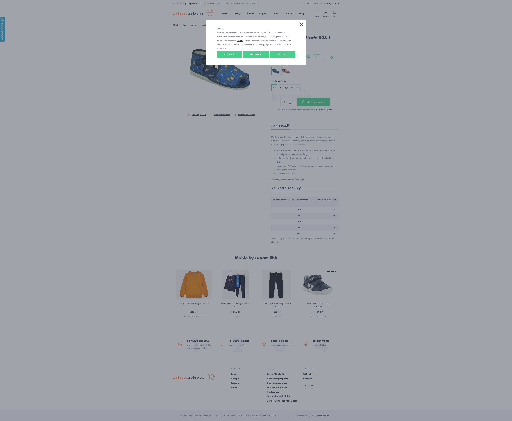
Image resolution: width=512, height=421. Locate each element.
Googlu (240, 40)
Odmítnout (282, 54)
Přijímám (229, 54)
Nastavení (256, 54)
